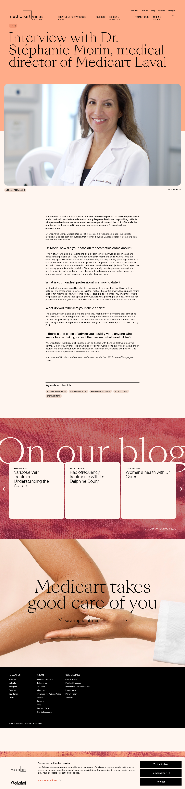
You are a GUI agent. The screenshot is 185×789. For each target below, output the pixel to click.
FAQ (39, 705)
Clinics (100, 17)
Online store (157, 18)
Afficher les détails (47, 780)
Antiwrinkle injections (100, 391)
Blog (153, 11)
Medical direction (115, 18)
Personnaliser (159, 773)
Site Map (69, 698)
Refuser (161, 781)
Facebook (13, 680)
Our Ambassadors (44, 712)
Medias (40, 698)
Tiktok (11, 698)
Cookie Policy (71, 680)
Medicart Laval (121, 391)
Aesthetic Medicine (45, 680)
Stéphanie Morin (54, 396)
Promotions (142, 17)
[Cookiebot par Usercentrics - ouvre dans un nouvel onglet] (18, 783)
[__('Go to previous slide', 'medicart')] (4, 488)
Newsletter (13, 694)
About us (134, 11)
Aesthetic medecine (78, 391)
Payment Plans (43, 708)
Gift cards (41, 687)
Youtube (12, 690)
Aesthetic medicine (37, 18)
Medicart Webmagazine (15, 190)
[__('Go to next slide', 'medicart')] (180, 488)
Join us (145, 11)
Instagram (13, 687)
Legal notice (70, 690)
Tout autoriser (160, 764)
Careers (161, 11)
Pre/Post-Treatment (73, 683)
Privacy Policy (71, 694)
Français (171, 11)
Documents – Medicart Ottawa (77, 687)
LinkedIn (12, 683)
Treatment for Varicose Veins (72, 18)
